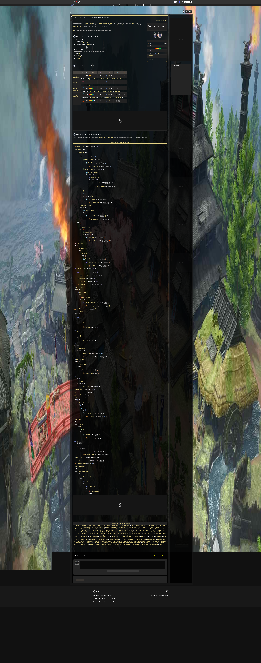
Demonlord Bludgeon (81, 309)
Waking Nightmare (87, 43)
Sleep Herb (120, 79)
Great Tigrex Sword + (135, 542)
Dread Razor (95, 538)
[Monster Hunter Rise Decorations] (162, 43)
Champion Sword (125, 532)
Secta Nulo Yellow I (86, 205)
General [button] (122, 5)
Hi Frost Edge (118, 544)
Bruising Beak (137, 530)
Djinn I (83, 538)
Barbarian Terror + (133, 527)
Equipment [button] (138, 5)
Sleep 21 (158, 53)
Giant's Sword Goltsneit (139, 541)
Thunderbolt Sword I (81, 330)
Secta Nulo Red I (83, 222)
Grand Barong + (114, 542)
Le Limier (84, 281)
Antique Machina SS (81, 463)
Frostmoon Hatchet (106, 541)
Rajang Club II (82, 292)
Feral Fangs (123, 539)
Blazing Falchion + (109, 528)
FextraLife (151, 598)
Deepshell (78, 55)
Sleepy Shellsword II (76, 83)
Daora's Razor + (86, 353)
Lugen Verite (82, 284)
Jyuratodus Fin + (102, 91)
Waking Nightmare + (76, 95)
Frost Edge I (90, 541)
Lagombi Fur (79, 57)
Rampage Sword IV (89, 481)
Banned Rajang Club (87, 297)
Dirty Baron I (137, 536)
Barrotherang (82, 528)
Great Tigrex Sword (124, 542)
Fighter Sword (131, 539)
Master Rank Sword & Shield (100, 12)
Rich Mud (93, 91)
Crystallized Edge (82, 535)
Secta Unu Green (89, 194)
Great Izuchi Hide (111, 79)
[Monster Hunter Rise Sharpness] (151, 48)
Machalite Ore (101, 79)
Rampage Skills (151, 60)
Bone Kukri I (155, 528)
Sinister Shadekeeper (87, 254)
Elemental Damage (121, 25)
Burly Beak (145, 530)
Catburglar (84, 429)
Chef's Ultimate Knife (94, 533)
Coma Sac (110, 91)
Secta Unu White (89, 159)
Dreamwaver (76, 102)
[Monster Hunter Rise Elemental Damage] (151, 53)
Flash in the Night (81, 541)
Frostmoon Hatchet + (118, 541)
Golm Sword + (96, 542)
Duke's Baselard (147, 538)
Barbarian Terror (123, 527)
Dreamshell (93, 79)
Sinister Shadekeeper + (90, 259)
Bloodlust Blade (120, 528)
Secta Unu (81, 152)
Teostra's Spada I (80, 359)
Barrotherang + (90, 528)
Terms (159, 595)
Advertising (151, 595)
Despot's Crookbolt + (127, 536)
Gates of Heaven (86, 386)
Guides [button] (152, 5)
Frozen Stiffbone (79, 60)
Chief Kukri (103, 533)
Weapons (79, 12)
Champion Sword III (147, 532)
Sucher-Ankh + (82, 272)
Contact (109, 595)
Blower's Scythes (129, 528)
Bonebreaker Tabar (97, 530)
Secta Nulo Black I (89, 169)
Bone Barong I (138, 528)
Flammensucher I (151, 539)
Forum (101, 595)
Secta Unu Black (95, 177)
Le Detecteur (82, 278)
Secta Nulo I (79, 149)
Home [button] (115, 5)
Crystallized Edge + (93, 535)
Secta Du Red (91, 237)
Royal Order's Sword (81, 457)
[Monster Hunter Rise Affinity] (151, 50)
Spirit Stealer (94, 265)
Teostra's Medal (89, 373)
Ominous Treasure (80, 395)
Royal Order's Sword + (84, 460)
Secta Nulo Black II (93, 172)
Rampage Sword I (80, 466)
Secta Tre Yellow (95, 219)
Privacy (162, 595)
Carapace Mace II (80, 532)
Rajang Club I (79, 287)
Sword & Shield (87, 12)
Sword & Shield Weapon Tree (106, 137)
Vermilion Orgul (82, 381)
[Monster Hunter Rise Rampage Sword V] (90, 491)
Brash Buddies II (129, 530)
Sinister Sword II (83, 248)
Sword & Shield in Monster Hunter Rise (120, 523)
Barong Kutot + (150, 527)
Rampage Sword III (86, 476)
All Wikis (97, 595)
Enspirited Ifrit (93, 539)
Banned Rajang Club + (90, 302)
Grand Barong (105, 542)
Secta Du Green (92, 199)
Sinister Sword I (79, 243)
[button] (175, 2)
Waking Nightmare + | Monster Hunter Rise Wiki (91, 18)
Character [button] (130, 5)
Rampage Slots (151, 56)
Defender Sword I (93, 536)
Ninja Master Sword (90, 454)
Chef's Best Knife (158, 532)
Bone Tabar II (88, 530)
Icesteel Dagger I (80, 343)
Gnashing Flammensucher (153, 541)
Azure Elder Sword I (81, 312)
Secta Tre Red (94, 240)
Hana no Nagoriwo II (95, 544)
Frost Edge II (97, 541)
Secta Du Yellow (92, 215)
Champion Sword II (136, 532)
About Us (105, 595)
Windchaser (88, 327)
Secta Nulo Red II (86, 227)
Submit (123, 571)
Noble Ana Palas (80, 392)
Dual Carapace (119, 538)
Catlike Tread (91, 438)
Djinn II (88, 538)
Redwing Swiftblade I (81, 376)
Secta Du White (92, 163)
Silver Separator (80, 146)
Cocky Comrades (112, 533)
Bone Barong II (147, 528)
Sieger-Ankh (85, 275)
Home (94, 595)
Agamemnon (115, 525)
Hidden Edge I (145, 544)
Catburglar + (88, 434)
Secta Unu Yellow (89, 210)
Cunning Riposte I (104, 535)
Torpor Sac (78, 58)
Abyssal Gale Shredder (87, 322)
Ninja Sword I (79, 441)
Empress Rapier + (84, 539)
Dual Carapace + (129, 538)
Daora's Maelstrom (89, 356)
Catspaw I (78, 419)
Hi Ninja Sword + (86, 451)
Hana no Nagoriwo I (84, 544)
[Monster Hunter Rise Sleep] (86, 44)
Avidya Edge (151, 525)
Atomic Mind (85, 340)
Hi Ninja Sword (82, 446)
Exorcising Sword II (114, 539)
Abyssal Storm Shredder (85, 335)
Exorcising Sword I (103, 539)
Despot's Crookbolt (115, 536)
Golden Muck (94, 85)
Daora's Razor (82, 348)
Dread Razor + (103, 538)
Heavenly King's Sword (107, 544)
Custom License (116, 601)
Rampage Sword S (95, 491)
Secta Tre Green (95, 202)
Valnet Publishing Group (163, 598)
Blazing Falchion (100, 528)
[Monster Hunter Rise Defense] (148, 43)
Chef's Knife (84, 533)
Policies (166, 595)
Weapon (133, 23)
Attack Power (113, 25)
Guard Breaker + (155, 542)
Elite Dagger (156, 538)
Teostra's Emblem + (86, 370)
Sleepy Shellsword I (76, 76)
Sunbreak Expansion (80, 25)
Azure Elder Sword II (84, 317)
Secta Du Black (98, 182)
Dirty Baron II (144, 536)
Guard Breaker (145, 542)
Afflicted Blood (94, 104)
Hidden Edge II (154, 544)
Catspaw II (81, 424)
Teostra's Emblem (83, 364)
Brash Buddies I (119, 530)
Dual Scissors (138, 538)
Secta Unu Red (88, 232)
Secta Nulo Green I (86, 189)
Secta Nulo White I (86, 156)
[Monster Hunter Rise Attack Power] (151, 45)
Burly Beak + (153, 530)
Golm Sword (89, 542)
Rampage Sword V (92, 486)
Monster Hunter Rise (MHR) (106, 23)
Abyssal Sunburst (80, 389)
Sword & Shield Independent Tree (120, 142)
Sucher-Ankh (79, 268)
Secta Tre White (95, 166)
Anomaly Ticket (104, 104)
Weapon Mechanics (77, 26)
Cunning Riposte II (114, 535)
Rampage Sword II (83, 471)
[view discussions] (183, 11)
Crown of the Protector (148, 533)
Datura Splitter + (84, 536)
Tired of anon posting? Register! (158, 555)
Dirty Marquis (158, 536)
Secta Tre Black (101, 186)
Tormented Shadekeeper (94, 262)
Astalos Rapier (135, 525)
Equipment (72, 12)
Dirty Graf (151, 536)
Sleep (88, 44)
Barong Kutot (142, 527)
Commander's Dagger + (136, 533)
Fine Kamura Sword (141, 539)
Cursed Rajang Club (93, 306)
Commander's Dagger (123, 533)
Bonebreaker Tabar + (109, 530)
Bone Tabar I (80, 530)
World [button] (146, 5)
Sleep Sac (101, 85)
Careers (155, 595)
